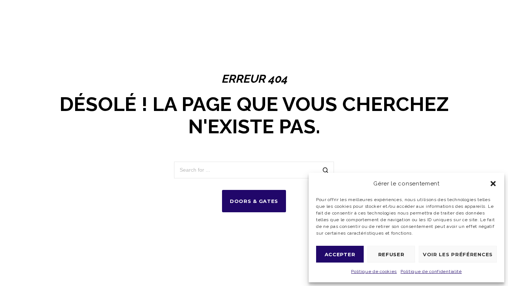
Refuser (391, 254)
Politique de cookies (374, 271)
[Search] (325, 170)
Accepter (340, 254)
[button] (493, 183)
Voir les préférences (458, 254)
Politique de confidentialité (431, 271)
